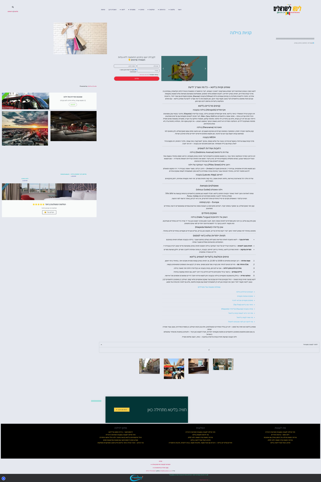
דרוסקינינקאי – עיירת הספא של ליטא (121, 432)
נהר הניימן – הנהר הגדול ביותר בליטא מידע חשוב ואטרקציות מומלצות (121, 443)
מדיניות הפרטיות (144, 75)
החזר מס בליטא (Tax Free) (243, 305)
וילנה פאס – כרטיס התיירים (280, 435)
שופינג (296, 43)
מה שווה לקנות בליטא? (245, 318)
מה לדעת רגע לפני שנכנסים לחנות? (240, 322)
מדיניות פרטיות (204, 480)
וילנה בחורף (24, 178)
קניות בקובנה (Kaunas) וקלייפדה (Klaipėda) (237, 309)
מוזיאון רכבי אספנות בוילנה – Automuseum (73, 174)
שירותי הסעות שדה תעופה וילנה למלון (280, 440)
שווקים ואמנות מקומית (245, 296)
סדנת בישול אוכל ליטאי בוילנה (280, 443)
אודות (160, 461)
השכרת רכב (112, 10)
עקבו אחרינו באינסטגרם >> (160, 468)
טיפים (142, 10)
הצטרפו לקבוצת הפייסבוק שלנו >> (160, 464)
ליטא (123, 10)
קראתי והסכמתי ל (149, 75)
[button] (13, 7)
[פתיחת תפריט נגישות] (3, 478)
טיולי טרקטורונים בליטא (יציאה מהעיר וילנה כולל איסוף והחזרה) (121, 437)
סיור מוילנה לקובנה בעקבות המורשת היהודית (280, 432)
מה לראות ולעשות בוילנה (200, 435)
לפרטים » (73, 176)
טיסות (103, 10)
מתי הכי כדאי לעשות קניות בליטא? (240, 313)
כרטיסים (162, 10)
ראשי (179, 10)
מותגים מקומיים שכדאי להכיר (242, 300)
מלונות (172, 10)
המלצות (152, 10)
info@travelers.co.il (166, 471)
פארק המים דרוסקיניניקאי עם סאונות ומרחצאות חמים (120, 440)
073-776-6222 (151, 471)
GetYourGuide (92, 86)
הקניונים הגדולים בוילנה (244, 292)
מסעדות (132, 10)
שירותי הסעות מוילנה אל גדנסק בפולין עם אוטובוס (280, 437)
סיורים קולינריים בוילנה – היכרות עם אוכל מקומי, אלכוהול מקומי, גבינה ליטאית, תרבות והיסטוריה (200, 443)
